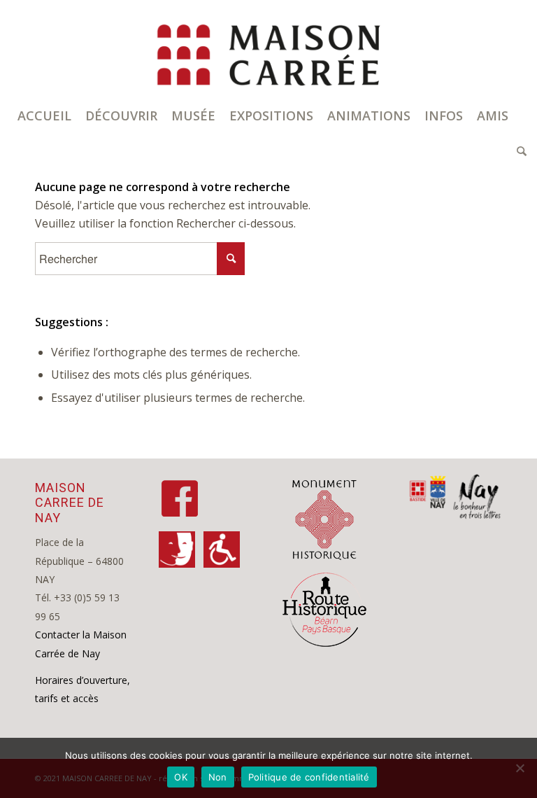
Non (217, 777)
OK (180, 777)
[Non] (520, 768)
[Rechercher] (518, 150)
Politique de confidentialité (309, 777)
